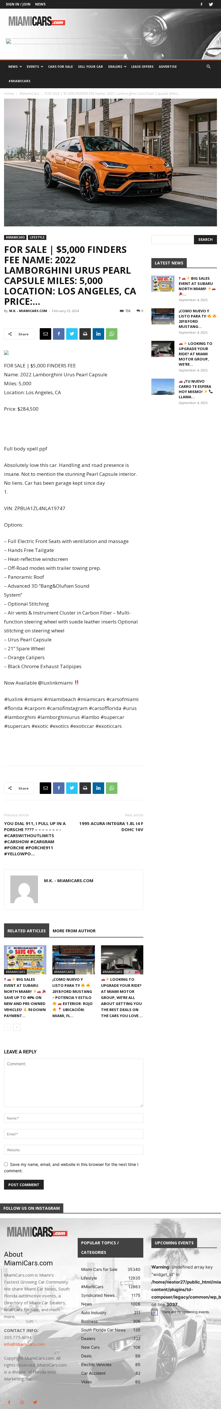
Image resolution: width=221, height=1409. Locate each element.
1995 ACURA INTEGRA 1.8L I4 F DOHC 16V (111, 826)
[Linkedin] (98, 334)
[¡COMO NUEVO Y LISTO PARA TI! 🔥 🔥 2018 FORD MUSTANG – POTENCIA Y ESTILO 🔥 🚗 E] (73, 959)
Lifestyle (37, 237)
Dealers (115, 66)
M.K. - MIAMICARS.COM (28, 311)
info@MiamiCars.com (24, 1344)
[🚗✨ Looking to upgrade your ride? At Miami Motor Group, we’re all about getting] (122, 959)
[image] (37, 1232)
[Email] (45, 334)
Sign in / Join (18, 4)
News (40, 4)
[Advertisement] (73, 429)
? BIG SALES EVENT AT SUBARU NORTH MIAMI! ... (196, 286)
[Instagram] (22, 1402)
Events (33, 66)
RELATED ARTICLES (26, 930)
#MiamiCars (19, 81)
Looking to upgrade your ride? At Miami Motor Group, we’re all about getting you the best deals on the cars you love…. (122, 997)
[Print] (85, 334)
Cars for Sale (60, 66)
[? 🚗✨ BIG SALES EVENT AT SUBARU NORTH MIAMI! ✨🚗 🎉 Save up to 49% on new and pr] (25, 959)
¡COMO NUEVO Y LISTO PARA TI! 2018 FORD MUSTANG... (194, 318)
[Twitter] (211, 4)
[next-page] (16, 1027)
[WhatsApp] (111, 334)
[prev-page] (7, 1027)
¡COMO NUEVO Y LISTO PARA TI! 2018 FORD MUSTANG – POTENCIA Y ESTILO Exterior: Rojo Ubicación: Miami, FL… (72, 997)
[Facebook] (201, 4)
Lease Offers (142, 66)
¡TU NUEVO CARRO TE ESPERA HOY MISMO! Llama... (195, 389)
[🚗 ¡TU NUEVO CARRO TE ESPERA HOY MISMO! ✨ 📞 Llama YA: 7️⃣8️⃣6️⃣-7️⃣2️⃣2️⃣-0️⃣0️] (162, 387)
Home (9, 93)
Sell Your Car (90, 66)
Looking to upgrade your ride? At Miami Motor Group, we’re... (195, 354)
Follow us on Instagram (31, 1208)
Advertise (168, 66)
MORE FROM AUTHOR (74, 930)
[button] (208, 66)
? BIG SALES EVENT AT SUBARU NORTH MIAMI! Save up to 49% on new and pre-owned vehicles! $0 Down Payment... (25, 997)
